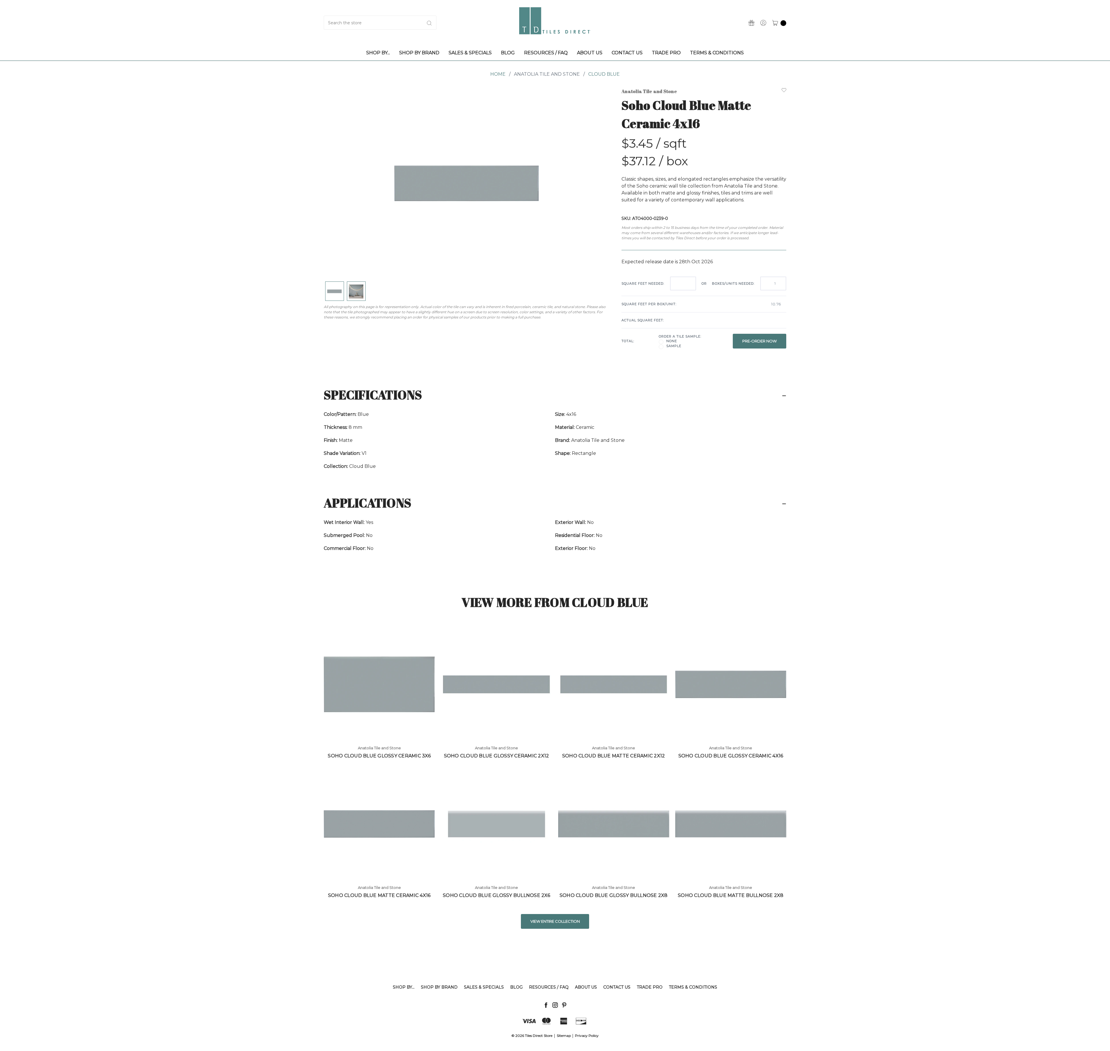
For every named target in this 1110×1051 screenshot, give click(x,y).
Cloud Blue (604, 74)
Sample (673, 346)
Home (498, 74)
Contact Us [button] (627, 52)
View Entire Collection (555, 921)
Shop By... (404, 987)
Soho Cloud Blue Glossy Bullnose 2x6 (496, 895)
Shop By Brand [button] (419, 52)
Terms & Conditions (693, 987)
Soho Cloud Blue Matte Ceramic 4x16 (379, 895)
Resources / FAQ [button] (546, 52)
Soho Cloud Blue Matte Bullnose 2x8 (731, 895)
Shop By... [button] (378, 52)
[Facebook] (546, 1005)
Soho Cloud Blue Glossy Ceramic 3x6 (379, 756)
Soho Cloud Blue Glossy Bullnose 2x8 (614, 895)
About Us (586, 987)
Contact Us (616, 987)
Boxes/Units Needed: (733, 283)
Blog (516, 987)
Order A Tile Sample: (680, 336)
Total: (627, 341)
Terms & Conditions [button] (717, 52)
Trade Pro (650, 987)
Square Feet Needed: (642, 283)
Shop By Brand (439, 987)
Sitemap (564, 1035)
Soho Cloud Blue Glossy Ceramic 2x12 (496, 756)
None (671, 341)
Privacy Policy (587, 1035)
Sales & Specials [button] (470, 52)
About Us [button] (589, 52)
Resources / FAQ (549, 987)
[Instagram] (555, 1005)
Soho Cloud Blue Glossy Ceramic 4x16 (730, 756)
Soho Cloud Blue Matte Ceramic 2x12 (613, 756)
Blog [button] (508, 52)
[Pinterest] (564, 1005)
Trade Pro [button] (666, 52)
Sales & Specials (484, 987)
